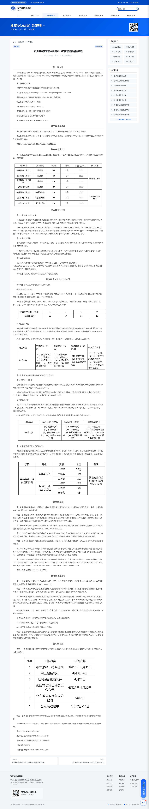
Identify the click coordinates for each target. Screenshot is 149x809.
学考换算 (121, 783)
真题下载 (121, 787)
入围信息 (82, 15)
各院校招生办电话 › (116, 804)
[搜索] (136, 8)
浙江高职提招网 (15, 804)
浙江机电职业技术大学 (121, 81)
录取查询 (121, 790)
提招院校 (33, 15)
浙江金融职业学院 (120, 86)
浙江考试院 (133, 783)
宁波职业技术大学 (120, 95)
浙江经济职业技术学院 (121, 110)
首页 (18, 15)
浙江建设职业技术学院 (121, 105)
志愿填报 (121, 780)
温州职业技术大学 (120, 100)
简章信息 (30, 42)
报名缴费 (66, 15)
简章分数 (49, 15)
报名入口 (109, 783)
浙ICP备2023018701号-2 (29, 804)
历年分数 (109, 780)
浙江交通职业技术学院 (121, 115)
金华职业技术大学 (120, 76)
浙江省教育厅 (134, 780)
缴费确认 (98, 15)
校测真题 (114, 15)
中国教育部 (133, 787)
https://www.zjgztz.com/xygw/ (81, 230)
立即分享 (99, 46)
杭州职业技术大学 (120, 90)
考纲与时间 (110, 787)
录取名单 (130, 15)
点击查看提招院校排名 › (123, 119)
